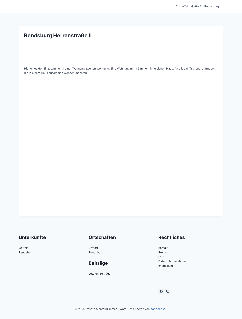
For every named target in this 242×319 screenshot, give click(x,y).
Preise (162, 252)
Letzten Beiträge (99, 273)
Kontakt (163, 247)
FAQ (161, 257)
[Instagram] (167, 291)
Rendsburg (26, 252)
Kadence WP (158, 309)
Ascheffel (181, 6)
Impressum (165, 265)
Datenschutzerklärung (172, 261)
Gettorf (196, 6)
